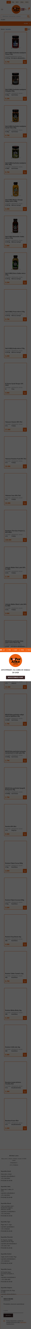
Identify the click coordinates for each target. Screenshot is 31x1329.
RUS (29, 650)
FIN (10, 650)
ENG (22, 650)
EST (15, 650)
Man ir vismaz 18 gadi (15, 677)
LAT (3, 650)
